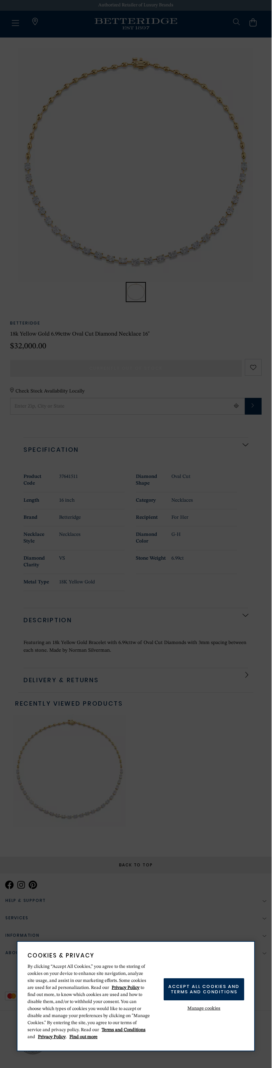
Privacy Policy (126, 987)
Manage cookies (204, 1008)
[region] (136, 996)
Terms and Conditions (124, 1029)
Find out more (83, 1037)
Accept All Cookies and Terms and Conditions (203, 989)
